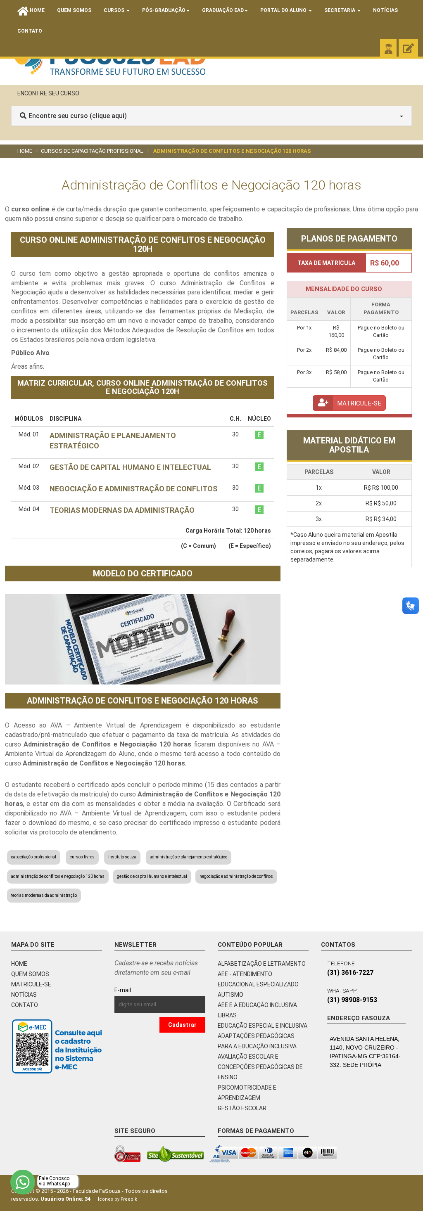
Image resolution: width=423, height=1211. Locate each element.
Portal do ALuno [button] (284, 10)
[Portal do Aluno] (388, 48)
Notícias (385, 10)
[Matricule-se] (408, 49)
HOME (19, 963)
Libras (227, 1015)
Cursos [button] (115, 10)
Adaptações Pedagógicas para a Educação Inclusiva (257, 1041)
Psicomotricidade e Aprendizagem (247, 1092)
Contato (29, 31)
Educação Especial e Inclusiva (262, 1025)
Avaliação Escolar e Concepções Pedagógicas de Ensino (260, 1067)
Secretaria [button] (340, 10)
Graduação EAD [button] (223, 10)
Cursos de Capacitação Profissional (92, 151)
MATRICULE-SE (31, 984)
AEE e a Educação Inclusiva (257, 1005)
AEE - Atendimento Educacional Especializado (258, 979)
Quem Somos (74, 10)
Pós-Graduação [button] (163, 10)
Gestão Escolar (242, 1108)
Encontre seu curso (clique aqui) (78, 116)
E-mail (141, 990)
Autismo (230, 994)
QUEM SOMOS (30, 974)
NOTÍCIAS (24, 994)
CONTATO (24, 1005)
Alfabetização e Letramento (262, 963)
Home (24, 151)
